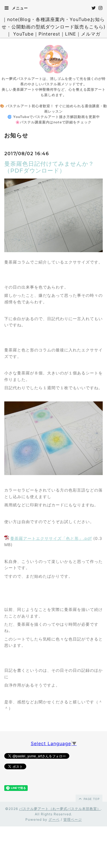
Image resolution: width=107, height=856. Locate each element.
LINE (70, 34)
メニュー (19, 8)
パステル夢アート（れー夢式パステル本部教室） (60, 809)
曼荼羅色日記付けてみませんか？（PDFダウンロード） (49, 167)
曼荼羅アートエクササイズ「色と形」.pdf (51, 538)
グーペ (54, 819)
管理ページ (72, 819)
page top (91, 799)
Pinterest (49, 34)
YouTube (23, 34)
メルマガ (90, 34)
